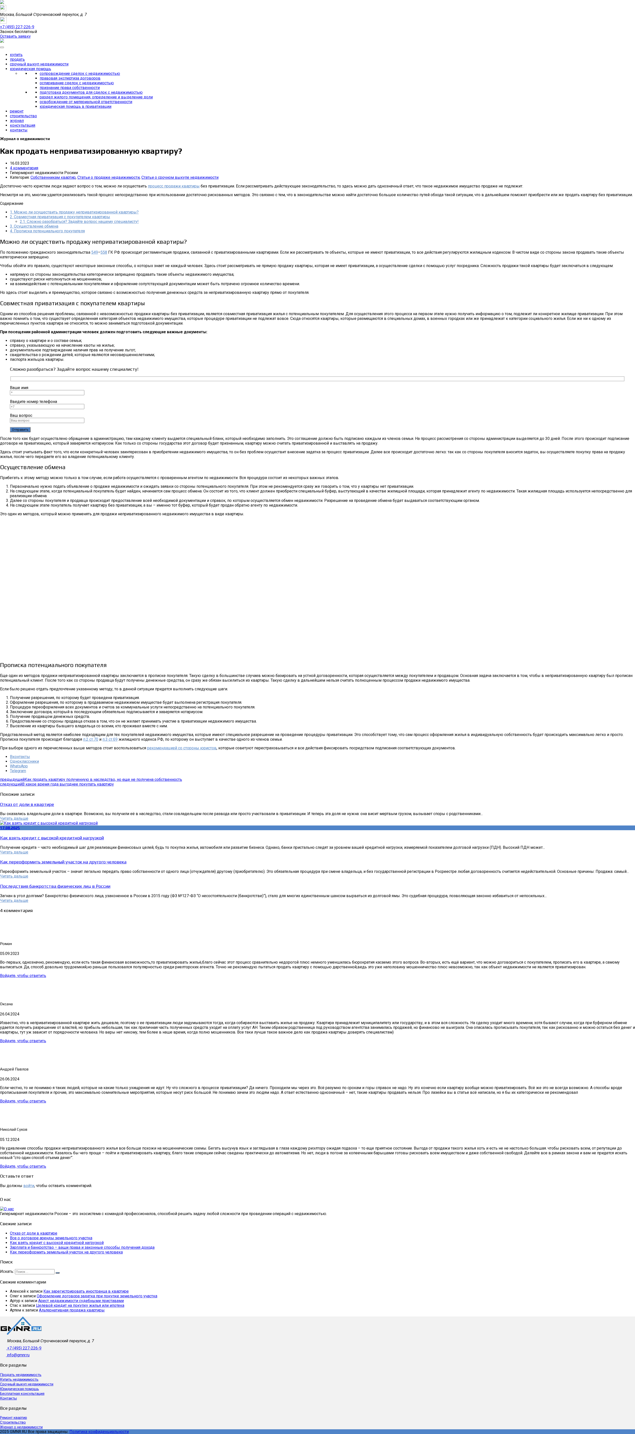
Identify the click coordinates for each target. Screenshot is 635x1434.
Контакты (19, 130)
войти (28, 1185)
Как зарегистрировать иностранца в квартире (86, 1291)
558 (103, 252)
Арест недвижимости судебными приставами (81, 1300)
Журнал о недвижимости (21, 1427)
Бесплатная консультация (22, 1393)
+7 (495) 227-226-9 (24, 1348)
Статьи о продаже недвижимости (108, 177)
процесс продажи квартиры (174, 186)
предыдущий (91, 779)
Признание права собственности (70, 87)
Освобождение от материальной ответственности (86, 101)
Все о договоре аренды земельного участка (51, 1238)
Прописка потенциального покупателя (47, 231)
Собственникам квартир (53, 177)
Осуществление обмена (34, 226)
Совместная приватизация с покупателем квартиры (60, 216)
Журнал (17, 120)
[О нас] (7, 1209)
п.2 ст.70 (90, 739)
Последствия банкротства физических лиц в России (55, 886)
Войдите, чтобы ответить (23, 975)
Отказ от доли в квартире (27, 804)
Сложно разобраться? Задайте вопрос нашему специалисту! (79, 221)
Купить (16, 54)
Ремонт (17, 111)
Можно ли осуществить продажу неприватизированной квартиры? (74, 212)
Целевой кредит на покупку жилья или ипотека (80, 1305)
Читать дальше (14, 818)
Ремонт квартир (13, 1417)
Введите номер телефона (33, 401)
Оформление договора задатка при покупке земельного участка (97, 1296)
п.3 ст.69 (110, 739)
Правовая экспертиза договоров (70, 78)
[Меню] (2, 47)
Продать (17, 59)
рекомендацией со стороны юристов (182, 748)
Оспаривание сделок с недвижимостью (77, 83)
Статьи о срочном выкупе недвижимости (180, 177)
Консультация (22, 125)
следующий (57, 784)
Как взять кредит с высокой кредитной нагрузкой (52, 837)
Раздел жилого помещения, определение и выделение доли (96, 97)
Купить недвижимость (19, 1379)
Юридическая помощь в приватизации (75, 106)
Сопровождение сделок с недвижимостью (80, 73)
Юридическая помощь (30, 68)
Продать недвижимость (20, 1375)
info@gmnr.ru (18, 1355)
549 (94, 252)
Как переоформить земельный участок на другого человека (63, 861)
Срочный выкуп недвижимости (39, 64)
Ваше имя (19, 387)
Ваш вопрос (21, 415)
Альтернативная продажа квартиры (72, 1310)
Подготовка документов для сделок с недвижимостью (91, 92)
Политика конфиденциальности (99, 1431)
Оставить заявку (15, 36)
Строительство (23, 116)
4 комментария (24, 168)
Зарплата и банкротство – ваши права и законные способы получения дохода (82, 1247)
